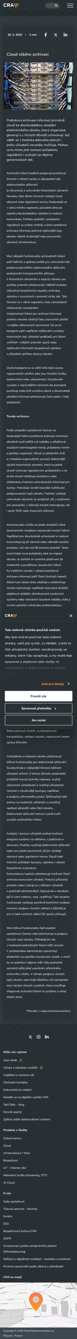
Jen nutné (38, 720)
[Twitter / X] (30, 1037)
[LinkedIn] (47, 1037)
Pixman (18, 1335)
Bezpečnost (10, 1160)
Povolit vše (38, 696)
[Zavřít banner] (70, 615)
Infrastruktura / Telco (16, 1153)
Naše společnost (13, 1201)
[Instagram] (38, 1037)
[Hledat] (52, 5)
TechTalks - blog (13, 1105)
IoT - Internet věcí (14, 1168)
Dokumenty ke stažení (17, 1090)
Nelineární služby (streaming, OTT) (25, 1175)
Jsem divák (10, 1060)
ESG (6, 1224)
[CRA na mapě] (38, 1305)
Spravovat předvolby (36, 708)
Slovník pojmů (12, 1112)
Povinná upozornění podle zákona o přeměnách (33, 1266)
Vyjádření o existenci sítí (18, 1075)
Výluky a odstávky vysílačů (20, 1068)
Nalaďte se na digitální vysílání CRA (25, 1097)
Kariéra (7, 1216)
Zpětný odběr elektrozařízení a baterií (26, 1119)
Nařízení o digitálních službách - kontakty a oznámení (37, 1259)
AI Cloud (9, 1183)
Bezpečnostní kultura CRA (20, 1231)
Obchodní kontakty (15, 1082)
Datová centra (12, 1138)
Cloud (7, 1146)
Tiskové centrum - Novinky (20, 1209)
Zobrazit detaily (52, 683)
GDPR (7, 1238)
